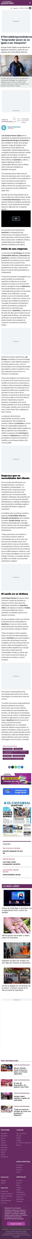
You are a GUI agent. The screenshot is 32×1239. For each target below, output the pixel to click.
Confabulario (20, 1192)
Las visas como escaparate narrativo (11, 863)
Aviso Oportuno (21, 1194)
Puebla (18, 1138)
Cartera (3, 1142)
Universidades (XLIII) (12, 875)
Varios (18, 1172)
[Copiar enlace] (22, 767)
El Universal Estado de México (23, 1144)
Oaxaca (18, 1135)
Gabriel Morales (9, 859)
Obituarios (19, 1197)
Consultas (19, 1201)
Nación (3, 1138)
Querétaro (7, 755)
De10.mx (19, 1183)
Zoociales (4, 1203)
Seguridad (4, 1135)
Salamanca (18, 748)
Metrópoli (4, 1145)
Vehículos (19, 1169)
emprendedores (19, 755)
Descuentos (20, 1199)
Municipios (4, 1147)
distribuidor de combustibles (13, 758)
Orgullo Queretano (6, 1196)
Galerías (3, 1180)
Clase (18, 1185)
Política (3, 1140)
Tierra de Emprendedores (7, 120)
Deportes (4, 1149)
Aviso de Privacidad (17, 1218)
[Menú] (30, 3)
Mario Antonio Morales (11, 848)
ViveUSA (19, 1187)
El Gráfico (19, 1180)
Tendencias (4, 1156)
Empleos (19, 1167)
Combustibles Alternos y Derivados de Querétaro (15, 752)
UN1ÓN (18, 1190)
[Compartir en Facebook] (9, 767)
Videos (3, 1183)
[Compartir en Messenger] (19, 767)
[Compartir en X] (12, 767)
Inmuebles (19, 1165)
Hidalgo (18, 1140)
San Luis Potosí (21, 1133)
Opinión (7, 843)
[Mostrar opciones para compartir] (30, 8)
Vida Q (3, 1154)
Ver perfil (11, 128)
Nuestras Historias (7, 1193)
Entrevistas (4, 1191)
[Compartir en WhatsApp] (15, 767)
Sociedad (4, 1133)
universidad (7, 748)
